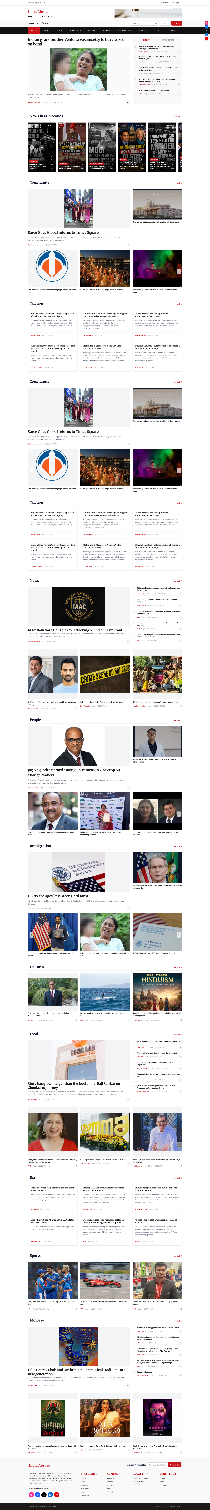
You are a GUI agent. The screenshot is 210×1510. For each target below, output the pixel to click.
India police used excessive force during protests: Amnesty (158, 624)
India (59, 30)
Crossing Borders (144, 1372)
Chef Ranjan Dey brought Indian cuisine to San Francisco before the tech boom (156, 1087)
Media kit (110, 1485)
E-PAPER (34, 23)
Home (34, 30)
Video (162, 1482)
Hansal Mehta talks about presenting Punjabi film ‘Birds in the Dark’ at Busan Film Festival (157, 1350)
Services (166, 3)
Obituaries (85, 1495)
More (174, 30)
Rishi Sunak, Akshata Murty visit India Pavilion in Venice (157, 601)
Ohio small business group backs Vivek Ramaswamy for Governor (159, 589)
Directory (84, 1485)
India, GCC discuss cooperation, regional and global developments (158, 612)
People (91, 30)
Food (156, 30)
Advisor (110, 1489)
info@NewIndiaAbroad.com (40, 1488)
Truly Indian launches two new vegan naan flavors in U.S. (158, 1042)
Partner (110, 1482)
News (47, 30)
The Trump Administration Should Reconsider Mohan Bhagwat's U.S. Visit (157, 80)
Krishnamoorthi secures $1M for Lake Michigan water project (157, 58)
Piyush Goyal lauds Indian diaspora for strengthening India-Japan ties (159, 69)
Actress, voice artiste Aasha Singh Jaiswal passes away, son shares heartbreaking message (158, 1361)
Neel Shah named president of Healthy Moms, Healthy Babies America (157, 47)
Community (75, 30)
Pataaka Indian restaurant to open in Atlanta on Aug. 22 (158, 1075)
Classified (84, 1478)
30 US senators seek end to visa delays (154, 90)
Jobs (83, 1492)
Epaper (162, 1478)
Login (165, 23)
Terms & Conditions (140, 1478)
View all (177, 117)
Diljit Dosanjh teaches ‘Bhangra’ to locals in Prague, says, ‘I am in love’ (158, 1338)
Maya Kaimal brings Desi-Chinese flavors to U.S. (157, 1053)
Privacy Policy (138, 1482)
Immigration (124, 30)
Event (83, 1482)
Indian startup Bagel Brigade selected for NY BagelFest (155, 1063)
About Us (110, 1478)
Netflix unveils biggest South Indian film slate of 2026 (159, 1328)
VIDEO (47, 23)
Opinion (106, 30)
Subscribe (176, 23)
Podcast (163, 1485)
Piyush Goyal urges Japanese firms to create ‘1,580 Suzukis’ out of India (158, 636)
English (177, 3)
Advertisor (111, 1492)
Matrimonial (85, 1489)
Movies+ (142, 30)
